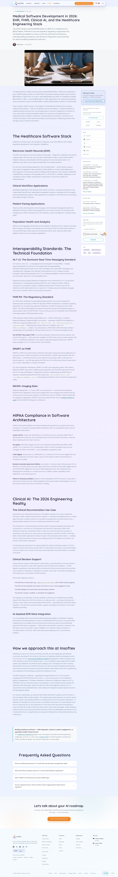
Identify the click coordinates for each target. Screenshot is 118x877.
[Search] (103, 3)
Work (43, 3)
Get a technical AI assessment (93, 101)
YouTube (15, 859)
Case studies (79, 841)
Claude (98, 121)
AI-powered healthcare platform (39, 659)
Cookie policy (62, 873)
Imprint (80, 873)
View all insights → (88, 191)
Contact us (79, 847)
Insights (49, 3)
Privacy (50, 873)
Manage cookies (72, 873)
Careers (61, 850)
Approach (61, 841)
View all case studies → (89, 213)
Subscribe (93, 239)
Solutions (36, 3)
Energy (44, 861)
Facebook (88, 147)
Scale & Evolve (46, 844)
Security (78, 844)
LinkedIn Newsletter (17, 857)
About (60, 844)
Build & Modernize (47, 841)
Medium (31, 857)
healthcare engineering (25, 734)
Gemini (88, 125)
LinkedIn (88, 139)
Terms (55, 873)
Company (56, 3)
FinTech (44, 855)
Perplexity (98, 125)
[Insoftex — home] (19, 3)
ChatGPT (88, 121)
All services (45, 847)
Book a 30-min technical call (84, 3)
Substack (26, 857)
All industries (45, 864)
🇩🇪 (96, 3)
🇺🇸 (99, 3)
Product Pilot (44, 737)
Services (28, 3)
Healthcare (45, 858)
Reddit (87, 150)
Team (60, 847)
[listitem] (13, 847)
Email (87, 154)
